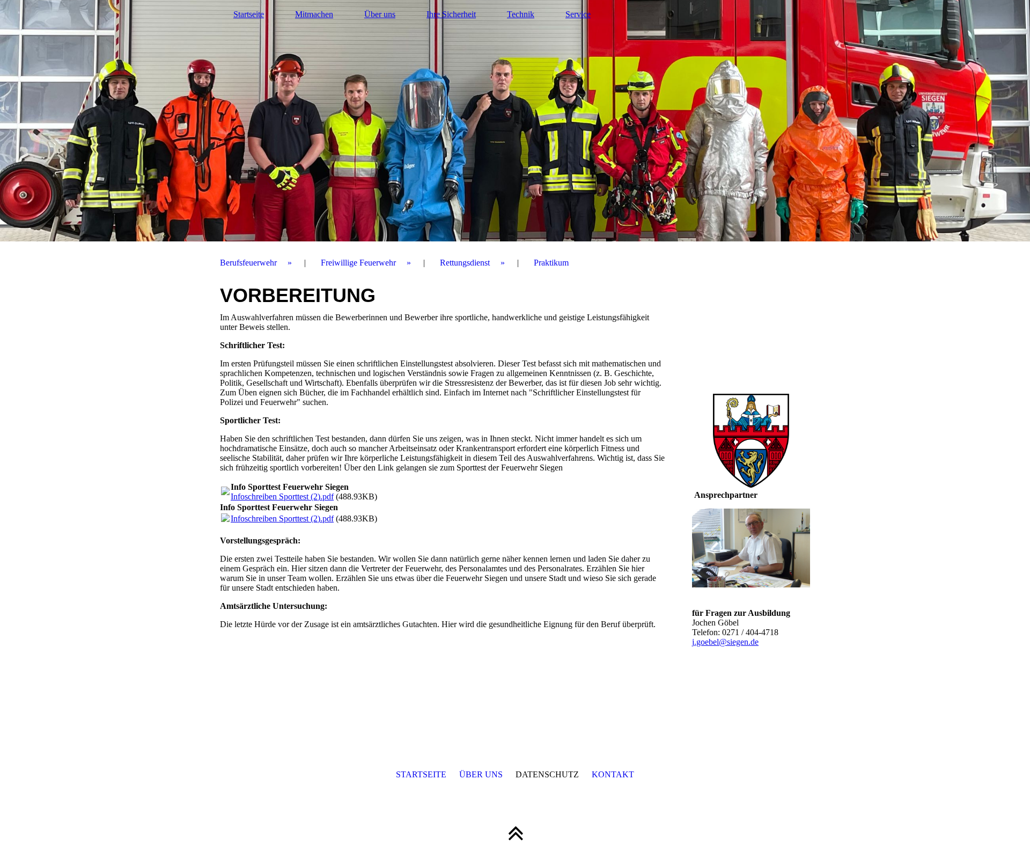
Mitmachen (314, 14)
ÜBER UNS (481, 774)
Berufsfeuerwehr (248, 262)
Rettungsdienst (465, 262)
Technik (520, 14)
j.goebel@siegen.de (725, 641)
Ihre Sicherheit (451, 14)
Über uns (379, 14)
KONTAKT (613, 774)
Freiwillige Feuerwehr (358, 262)
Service (578, 14)
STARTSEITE (421, 774)
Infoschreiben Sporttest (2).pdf (282, 496)
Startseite (248, 14)
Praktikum (551, 262)
